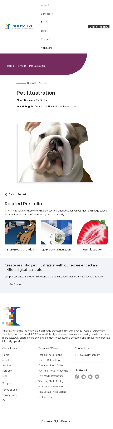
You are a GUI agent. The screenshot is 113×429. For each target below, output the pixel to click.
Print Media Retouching (51, 376)
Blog (43, 30)
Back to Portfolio (18, 194)
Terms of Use (9, 389)
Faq (4, 400)
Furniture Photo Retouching (53, 370)
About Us (46, 5)
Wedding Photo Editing (51, 381)
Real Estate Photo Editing (52, 391)
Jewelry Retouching (49, 360)
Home (10, 65)
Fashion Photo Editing (50, 355)
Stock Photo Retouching (51, 386)
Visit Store (46, 47)
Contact (45, 39)
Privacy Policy (10, 395)
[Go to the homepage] (21, 26)
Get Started (15, 284)
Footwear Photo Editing (51, 365)
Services (6, 365)
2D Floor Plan (45, 397)
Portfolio (45, 22)
